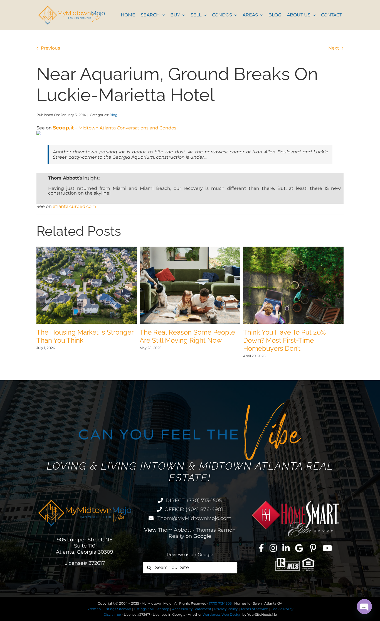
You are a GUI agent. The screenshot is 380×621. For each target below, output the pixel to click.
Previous (50, 48)
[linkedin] (286, 548)
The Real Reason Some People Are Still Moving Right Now (187, 336)
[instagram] (273, 548)
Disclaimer (112, 614)
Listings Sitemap (117, 609)
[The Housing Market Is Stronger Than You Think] (86, 249)
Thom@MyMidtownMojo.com (193, 518)
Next (333, 48)
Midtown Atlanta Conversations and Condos (127, 128)
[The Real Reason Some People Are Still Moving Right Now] (190, 249)
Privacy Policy (226, 609)
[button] (40, 302)
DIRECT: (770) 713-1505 (194, 500)
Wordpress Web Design (222, 614)
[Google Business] (299, 548)
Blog (113, 115)
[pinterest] (313, 548)
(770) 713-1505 (220, 603)
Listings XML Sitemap (151, 609)
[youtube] (327, 548)
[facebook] (261, 548)
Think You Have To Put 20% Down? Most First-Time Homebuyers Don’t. (284, 340)
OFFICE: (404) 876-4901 (193, 509)
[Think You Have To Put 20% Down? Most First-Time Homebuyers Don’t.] (293, 249)
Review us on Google (190, 554)
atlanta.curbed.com (74, 206)
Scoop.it (63, 128)
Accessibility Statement (191, 609)
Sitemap (94, 609)
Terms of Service (254, 609)
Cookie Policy (282, 609)
